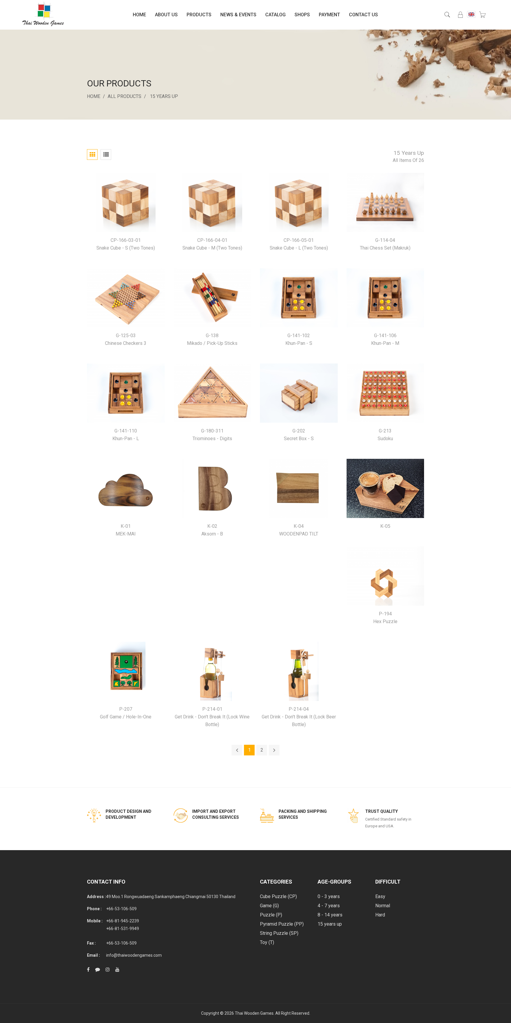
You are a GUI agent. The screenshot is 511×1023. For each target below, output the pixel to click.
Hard (380, 915)
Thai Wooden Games (254, 1013)
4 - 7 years (329, 905)
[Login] (460, 14)
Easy (380, 896)
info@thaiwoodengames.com (134, 955)
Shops (302, 14)
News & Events (238, 14)
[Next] (274, 750)
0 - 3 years (329, 896)
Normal (382, 905)
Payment (329, 14)
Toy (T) (267, 942)
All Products (124, 96)
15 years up (164, 96)
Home (139, 14)
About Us (166, 14)
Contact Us (363, 14)
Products (199, 14)
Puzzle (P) (271, 915)
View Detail (125, 202)
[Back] (237, 750)
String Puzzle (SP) (279, 933)
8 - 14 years (330, 915)
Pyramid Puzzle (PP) (282, 924)
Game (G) (269, 905)
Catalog (275, 14)
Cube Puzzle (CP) (278, 896)
